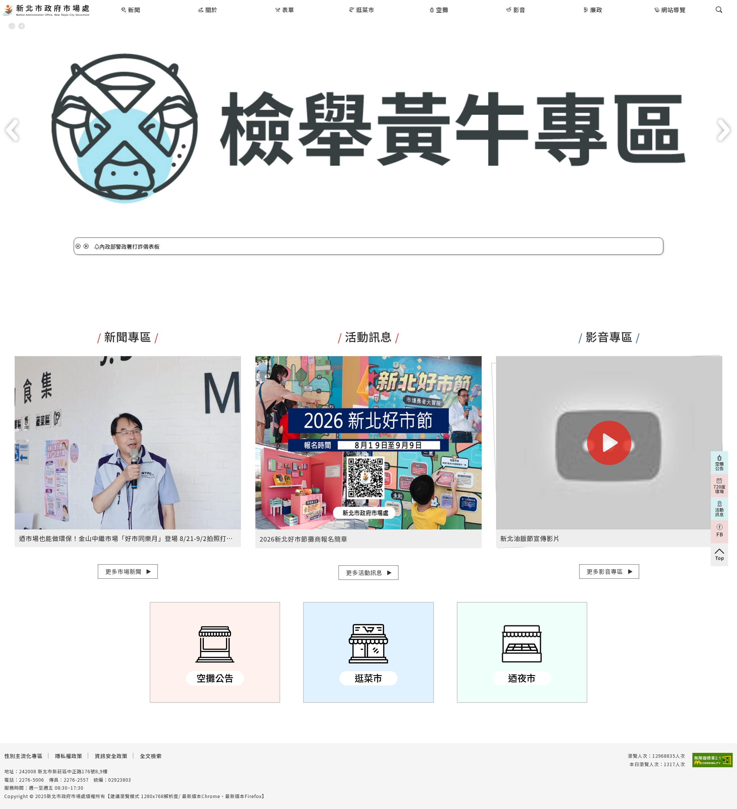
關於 (211, 9)
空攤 (442, 9)
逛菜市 (365, 9)
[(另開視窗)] (712, 760)
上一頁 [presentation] (12, 130)
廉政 (596, 9)
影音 (519, 9)
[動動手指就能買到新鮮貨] (368, 129)
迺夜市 (522, 652)
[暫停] (11, 26)
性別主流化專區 (23, 755)
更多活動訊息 (364, 572)
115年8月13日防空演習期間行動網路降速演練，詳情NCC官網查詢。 (182, 246)
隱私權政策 (68, 755)
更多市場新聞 (123, 571)
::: (94, 4)
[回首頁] (46, 11)
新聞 (134, 9)
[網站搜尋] (719, 9)
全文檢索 (151, 755)
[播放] (21, 26)
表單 (288, 9)
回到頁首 (719, 554)
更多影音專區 (605, 571)
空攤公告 (215, 652)
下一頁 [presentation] (724, 130)
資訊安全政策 (111, 755)
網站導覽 (673, 9)
